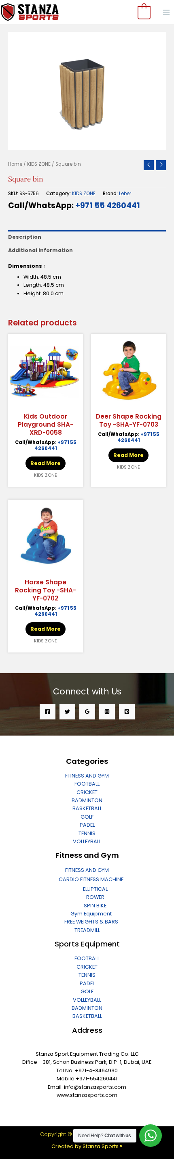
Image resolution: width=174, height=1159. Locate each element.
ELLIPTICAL (95, 889)
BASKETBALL (87, 808)
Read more (45, 463)
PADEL (87, 824)
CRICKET (87, 792)
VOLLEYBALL (87, 841)
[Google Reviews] (87, 711)
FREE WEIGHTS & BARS (91, 921)
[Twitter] (67, 711)
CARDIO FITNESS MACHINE (91, 879)
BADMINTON (87, 800)
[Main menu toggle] (166, 12)
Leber (125, 193)
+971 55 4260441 (107, 205)
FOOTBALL (87, 783)
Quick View (46, 401)
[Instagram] (107, 711)
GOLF (87, 816)
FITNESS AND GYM (87, 775)
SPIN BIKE (95, 905)
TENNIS (87, 833)
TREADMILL (87, 930)
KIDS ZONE (39, 164)
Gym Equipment (91, 913)
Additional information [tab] (40, 250)
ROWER (95, 897)
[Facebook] (47, 711)
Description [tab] (24, 236)
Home (15, 164)
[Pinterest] (127, 711)
